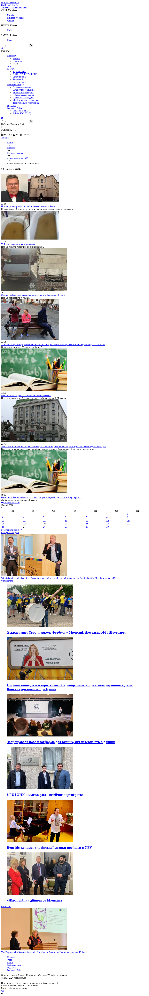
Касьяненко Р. (19, 82)
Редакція (11, 105)
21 (87, 523)
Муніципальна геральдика (26, 100)
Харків (10, 15)
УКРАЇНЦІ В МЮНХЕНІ (14, 6)
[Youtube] (2, 48)
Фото (9, 66)
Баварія (16, 58)
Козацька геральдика (23, 92)
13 (66, 520)
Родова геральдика (22, 87)
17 (3, 523)
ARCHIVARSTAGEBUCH (26, 74)
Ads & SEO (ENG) (22, 113)
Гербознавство (14, 84)
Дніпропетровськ (15, 18)
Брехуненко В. (20, 76)
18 (24, 523)
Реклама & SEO (20, 110)
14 (87, 520)
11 (24, 520)
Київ (9, 30)
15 (107, 520)
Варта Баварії (19, 71)
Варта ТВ (6, 906)
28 (87, 527)
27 (66, 527)
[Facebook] (4, 48)
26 (44, 527)
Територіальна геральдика (26, 103)
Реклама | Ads (14, 108)
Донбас (10, 20)
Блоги (10, 69)
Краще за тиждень (10, 532)
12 (44, 520)
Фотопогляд (7, 581)
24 (3, 527)
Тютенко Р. (18, 79)
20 (66, 523)
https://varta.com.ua (10, 2)
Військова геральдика (23, 95)
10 (3, 520)
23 (128, 523)
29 (107, 527)
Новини (11, 56)
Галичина (17, 61)
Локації (5, 137)
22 (107, 523)
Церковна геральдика (23, 97)
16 (128, 520)
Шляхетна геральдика (23, 90)
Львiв (10, 40)
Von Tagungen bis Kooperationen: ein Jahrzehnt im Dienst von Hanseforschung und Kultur (43, 952)
